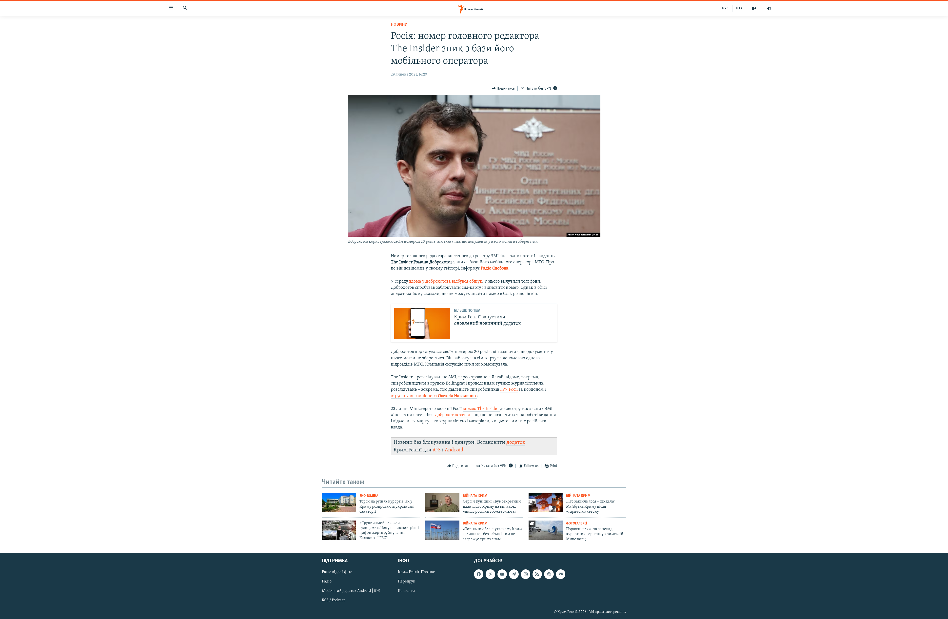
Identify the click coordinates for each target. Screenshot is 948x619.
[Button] (503, 88)
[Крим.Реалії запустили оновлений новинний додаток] (422, 323)
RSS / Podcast (333, 600)
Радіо (327, 581)
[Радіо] (768, 8)
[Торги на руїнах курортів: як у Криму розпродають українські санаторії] (339, 502)
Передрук (406, 581)
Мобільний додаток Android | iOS (351, 591)
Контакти (406, 591)
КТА (739, 8)
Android (454, 450)
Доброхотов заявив (454, 415)
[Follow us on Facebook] (478, 574)
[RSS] (537, 574)
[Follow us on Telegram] (513, 574)
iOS (437, 450)
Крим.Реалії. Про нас (416, 572)
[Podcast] (548, 574)
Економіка (368, 496)
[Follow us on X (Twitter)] (490, 574)
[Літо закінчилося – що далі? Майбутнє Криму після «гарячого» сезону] (546, 502)
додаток (515, 442)
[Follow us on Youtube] (502, 574)
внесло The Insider (481, 409)
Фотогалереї (576, 523)
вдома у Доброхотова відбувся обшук (445, 281)
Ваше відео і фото (337, 572)
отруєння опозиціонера (434, 396)
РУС (725, 8)
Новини (399, 24)
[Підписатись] (560, 574)
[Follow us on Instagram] (525, 574)
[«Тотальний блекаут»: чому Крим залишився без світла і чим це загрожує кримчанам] (442, 530)
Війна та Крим (475, 496)
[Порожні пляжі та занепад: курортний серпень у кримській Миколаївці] (546, 530)
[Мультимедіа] (753, 8)
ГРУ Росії (509, 389)
